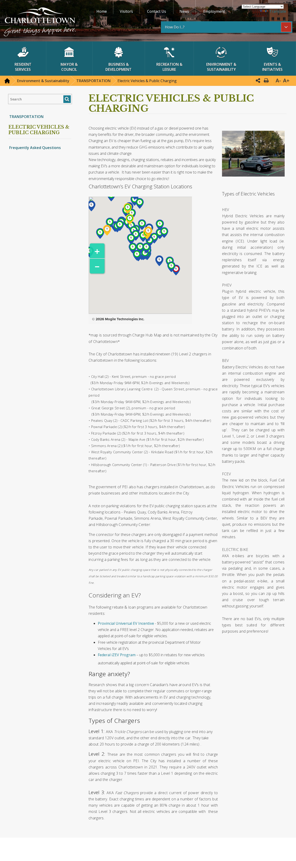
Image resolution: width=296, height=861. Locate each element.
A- (278, 80)
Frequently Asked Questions (35, 147)
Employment (214, 11)
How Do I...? (175, 27)
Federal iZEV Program (117, 654)
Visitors (126, 11)
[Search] (67, 99)
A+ (286, 80)
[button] (40, 22)
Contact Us (156, 11)
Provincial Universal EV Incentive (126, 623)
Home (101, 11)
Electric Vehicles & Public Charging (38, 129)
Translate (277, 11)
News (184, 11)
